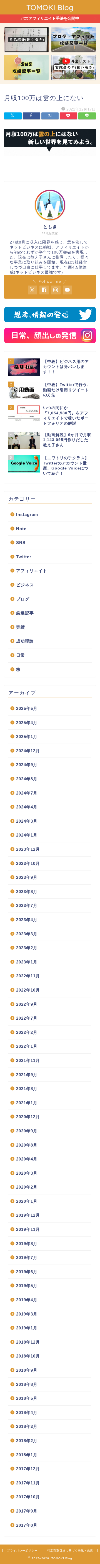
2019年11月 (28, 1229)
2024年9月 (27, 764)
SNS (21, 542)
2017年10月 (28, 1496)
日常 (20, 655)
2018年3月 (27, 1426)
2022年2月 (27, 1032)
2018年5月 (27, 1398)
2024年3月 (27, 821)
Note (21, 528)
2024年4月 (27, 807)
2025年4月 (27, 722)
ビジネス (25, 584)
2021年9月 (27, 1074)
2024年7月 (27, 793)
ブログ (22, 599)
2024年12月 (28, 750)
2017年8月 (27, 1525)
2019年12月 (28, 1215)
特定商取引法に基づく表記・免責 (70, 1550)
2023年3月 (27, 933)
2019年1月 (27, 1328)
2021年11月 (28, 1060)
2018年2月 (27, 1440)
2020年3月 (27, 1173)
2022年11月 (28, 975)
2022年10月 (28, 990)
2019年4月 (27, 1299)
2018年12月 (28, 1342)
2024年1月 (27, 835)
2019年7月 (27, 1257)
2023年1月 (27, 962)
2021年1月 (27, 1102)
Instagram (27, 514)
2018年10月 (28, 1356)
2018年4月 (27, 1412)
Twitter (23, 556)
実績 (20, 627)
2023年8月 (27, 891)
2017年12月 (28, 1468)
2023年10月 (28, 863)
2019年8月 (27, 1243)
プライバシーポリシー (22, 1550)
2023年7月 (27, 905)
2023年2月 (27, 947)
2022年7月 (27, 1018)
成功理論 (25, 641)
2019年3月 (27, 1314)
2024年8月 (27, 778)
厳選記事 (25, 613)
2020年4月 (27, 1159)
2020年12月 (28, 1116)
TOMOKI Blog (50, 7)
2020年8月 (27, 1145)
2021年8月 (27, 1088)
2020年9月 (27, 1130)
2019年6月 (27, 1271)
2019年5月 (27, 1285)
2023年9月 (27, 877)
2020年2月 (27, 1187)
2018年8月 (27, 1384)
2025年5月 (27, 708)
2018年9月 (27, 1370)
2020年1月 (27, 1201)
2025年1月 (27, 736)
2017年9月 (27, 1511)
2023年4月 (27, 919)
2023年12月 (28, 849)
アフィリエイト (31, 570)
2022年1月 (27, 1046)
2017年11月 (28, 1483)
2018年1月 (27, 1454)
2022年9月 (27, 1004)
